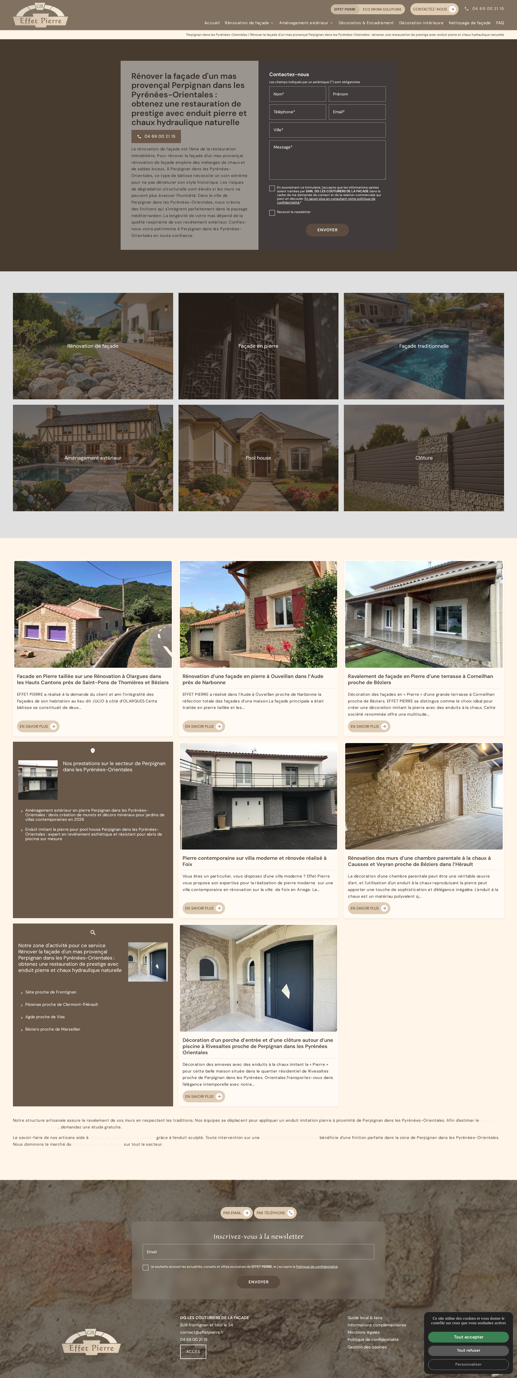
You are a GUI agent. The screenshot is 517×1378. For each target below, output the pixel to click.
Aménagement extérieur (304, 22)
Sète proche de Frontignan (50, 992)
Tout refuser (468, 1350)
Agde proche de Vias (45, 1016)
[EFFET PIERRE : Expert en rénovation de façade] (40, 15)
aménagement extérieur (98, 1144)
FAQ (500, 22)
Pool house (258, 458)
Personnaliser (468, 1364)
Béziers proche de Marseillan (52, 1029)
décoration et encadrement (289, 1137)
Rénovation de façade (247, 22)
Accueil (212, 22)
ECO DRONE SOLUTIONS (382, 9)
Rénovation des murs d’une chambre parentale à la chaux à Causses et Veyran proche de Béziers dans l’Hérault (419, 861)
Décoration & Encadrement (366, 22)
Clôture (424, 458)
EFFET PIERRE (345, 9)
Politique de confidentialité (317, 1267)
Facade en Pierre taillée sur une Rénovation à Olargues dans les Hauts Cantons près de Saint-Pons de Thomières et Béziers (93, 679)
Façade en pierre (258, 346)
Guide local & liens (365, 1317)
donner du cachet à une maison (122, 1137)
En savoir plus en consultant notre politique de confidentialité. (326, 200)
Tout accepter (468, 1337)
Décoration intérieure (421, 22)
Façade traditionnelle (424, 346)
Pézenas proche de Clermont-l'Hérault (61, 1004)
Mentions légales (364, 1332)
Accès (193, 1351)
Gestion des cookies (367, 1346)
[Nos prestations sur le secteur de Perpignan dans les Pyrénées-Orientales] (38, 780)
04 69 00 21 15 (488, 8)
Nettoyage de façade (470, 22)
